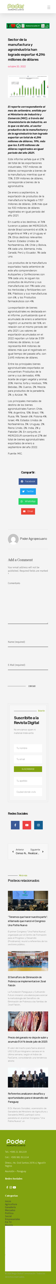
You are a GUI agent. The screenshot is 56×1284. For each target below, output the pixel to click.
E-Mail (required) (16, 664)
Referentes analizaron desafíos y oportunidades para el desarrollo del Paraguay (28, 1098)
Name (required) (16, 641)
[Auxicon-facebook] (7, 1187)
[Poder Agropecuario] (17, 7)
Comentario (14, 583)
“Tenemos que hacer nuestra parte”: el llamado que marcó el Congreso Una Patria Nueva (28, 921)
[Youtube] (14, 1187)
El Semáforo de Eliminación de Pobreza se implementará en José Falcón (27, 981)
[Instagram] (10, 1187)
